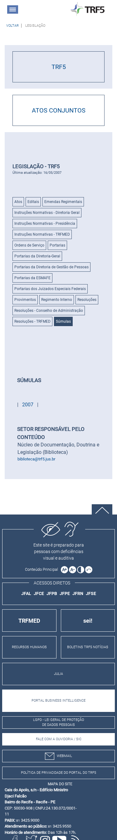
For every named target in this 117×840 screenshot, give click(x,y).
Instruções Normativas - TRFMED (42, 234)
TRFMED (29, 620)
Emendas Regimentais (63, 202)
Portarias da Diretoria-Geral (37, 256)
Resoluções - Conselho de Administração (48, 310)
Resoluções (86, 300)
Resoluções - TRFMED (32, 321)
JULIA (58, 674)
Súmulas (63, 321)
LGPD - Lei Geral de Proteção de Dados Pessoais (58, 722)
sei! (87, 620)
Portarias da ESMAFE (32, 278)
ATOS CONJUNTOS (58, 110)
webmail (64, 756)
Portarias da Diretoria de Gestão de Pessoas (51, 267)
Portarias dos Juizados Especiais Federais (50, 289)
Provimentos (25, 300)
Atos (18, 202)
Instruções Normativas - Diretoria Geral (47, 212)
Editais (33, 202)
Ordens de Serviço (29, 245)
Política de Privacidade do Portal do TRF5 (58, 773)
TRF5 (58, 67)
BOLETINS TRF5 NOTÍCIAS (87, 647)
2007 (28, 405)
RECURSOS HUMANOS (29, 647)
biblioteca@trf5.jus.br (36, 459)
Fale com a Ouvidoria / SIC (58, 739)
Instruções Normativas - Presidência (44, 223)
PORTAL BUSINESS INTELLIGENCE (58, 701)
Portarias (57, 245)
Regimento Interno (56, 300)
